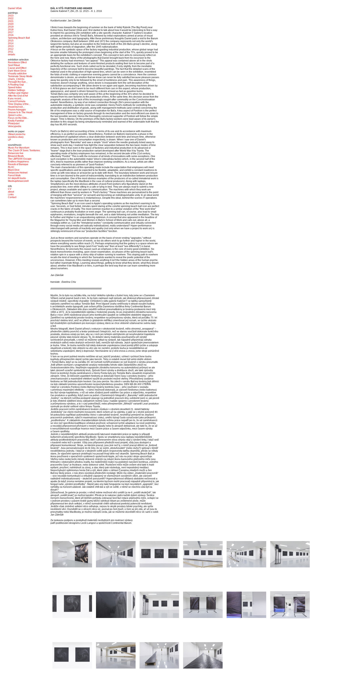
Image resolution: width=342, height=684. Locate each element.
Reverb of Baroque (18, 164)
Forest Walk (14, 175)
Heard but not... (16, 106)
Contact (12, 197)
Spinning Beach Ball (19, 37)
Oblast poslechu (16, 134)
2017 (10, 32)
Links (11, 194)
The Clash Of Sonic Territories (24, 150)
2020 (10, 24)
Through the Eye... (18, 81)
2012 (10, 49)
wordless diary (16, 137)
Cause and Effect (17, 68)
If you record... (15, 98)
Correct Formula (16, 101)
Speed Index (15, 87)
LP (9, 139)
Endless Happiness (18, 161)
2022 (10, 18)
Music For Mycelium (18, 147)
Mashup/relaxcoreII (18, 181)
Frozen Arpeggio (17, 109)
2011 (10, 51)
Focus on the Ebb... (18, 118)
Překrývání (13, 123)
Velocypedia (14, 126)
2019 (10, 26)
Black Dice (13, 170)
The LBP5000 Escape (19, 158)
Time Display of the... (19, 104)
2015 (10, 40)
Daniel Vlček (15, 8)
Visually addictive (17, 73)
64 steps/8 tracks (17, 178)
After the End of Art (18, 95)
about (11, 191)
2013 (10, 46)
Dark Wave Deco (17, 70)
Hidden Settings (16, 90)
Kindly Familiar (16, 120)
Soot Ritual (14, 65)
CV (9, 189)
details (11, 54)
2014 (10, 43)
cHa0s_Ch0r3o (16, 79)
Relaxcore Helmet (17, 172)
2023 (10, 15)
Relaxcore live (15, 153)
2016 (10, 35)
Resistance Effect (17, 62)
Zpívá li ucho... (15, 115)
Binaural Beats (16, 156)
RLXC (11, 167)
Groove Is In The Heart (20, 112)
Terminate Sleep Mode (20, 76)
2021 (10, 21)
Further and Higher (18, 93)
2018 (10, 29)
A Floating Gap (16, 84)
